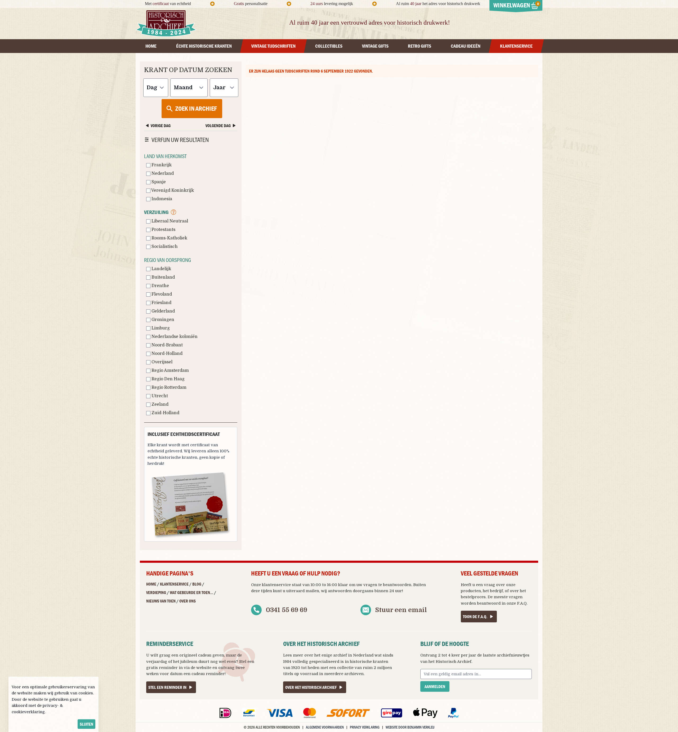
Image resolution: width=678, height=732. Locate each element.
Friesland (160, 302)
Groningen (162, 319)
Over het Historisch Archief (311, 687)
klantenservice (276, 585)
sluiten (86, 724)
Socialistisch (164, 246)
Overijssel (161, 362)
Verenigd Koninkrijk (172, 190)
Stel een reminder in (167, 687)
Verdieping (156, 592)
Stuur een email (401, 610)
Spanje (158, 182)
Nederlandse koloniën (174, 336)
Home (151, 584)
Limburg (160, 328)
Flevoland (161, 294)
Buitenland (162, 277)
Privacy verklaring (365, 727)
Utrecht (159, 396)
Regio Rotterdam (168, 387)
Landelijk (160, 268)
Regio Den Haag (167, 379)
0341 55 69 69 (286, 610)
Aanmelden (435, 686)
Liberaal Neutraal (169, 221)
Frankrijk (161, 165)
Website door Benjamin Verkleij (410, 727)
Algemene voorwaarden (325, 727)
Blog (196, 584)
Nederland (162, 173)
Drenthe (159, 285)
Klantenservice (174, 584)
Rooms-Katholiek (168, 238)
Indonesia (161, 199)
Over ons (187, 601)
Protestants (162, 229)
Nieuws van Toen (161, 601)
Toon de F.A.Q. (475, 616)
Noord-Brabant (166, 345)
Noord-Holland (166, 353)
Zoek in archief (196, 108)
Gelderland (162, 311)
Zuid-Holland (164, 412)
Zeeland (159, 404)
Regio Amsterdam (169, 370)
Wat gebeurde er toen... (191, 592)
